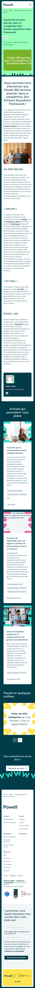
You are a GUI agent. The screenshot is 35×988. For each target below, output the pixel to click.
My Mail (21, 289)
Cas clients (7, 867)
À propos (22, 819)
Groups (24, 219)
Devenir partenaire (10, 837)
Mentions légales (9, 881)
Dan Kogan (15, 224)
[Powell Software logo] (8, 6)
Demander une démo (16, 768)
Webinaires (7, 861)
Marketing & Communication (16, 494)
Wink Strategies (19, 886)
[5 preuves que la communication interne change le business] (18, 431)
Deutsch (19, 875)
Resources (7, 852)
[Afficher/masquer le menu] (30, 5)
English (6, 875)
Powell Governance (10, 822)
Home (5, 10)
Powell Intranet (8, 819)
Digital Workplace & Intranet (16, 588)
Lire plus (17, 981)
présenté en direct (13, 222)
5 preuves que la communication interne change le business (17, 450)
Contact (21, 822)
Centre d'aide (23, 829)
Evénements (7, 858)
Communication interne (15, 491)
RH (8, 498)
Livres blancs (8, 864)
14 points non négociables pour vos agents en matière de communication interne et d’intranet (17, 543)
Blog (11, 10)
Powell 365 (19, 324)
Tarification (23, 834)
